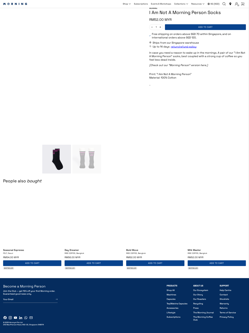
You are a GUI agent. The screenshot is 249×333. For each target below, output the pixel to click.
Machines (171, 294)
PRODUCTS (172, 285)
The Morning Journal (203, 312)
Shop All (171, 290)
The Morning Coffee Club (203, 318)
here (203, 65)
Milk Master (194, 250)
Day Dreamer (72, 250)
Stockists (224, 299)
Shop (125, 3)
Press (196, 308)
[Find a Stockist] (230, 3)
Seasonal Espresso (13, 250)
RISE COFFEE (74, 253)
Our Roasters (199, 299)
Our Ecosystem (200, 290)
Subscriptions (141, 3)
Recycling (198, 303)
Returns (223, 308)
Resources (196, 3)
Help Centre (225, 290)
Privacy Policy (227, 317)
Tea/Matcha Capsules (177, 303)
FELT (8, 253)
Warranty (224, 303)
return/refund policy (183, 46)
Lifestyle (171, 312)
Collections (179, 3)
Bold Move (132, 250)
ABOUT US (198, 285)
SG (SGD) (214, 3)
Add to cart (205, 27)
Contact (224, 294)
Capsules (171, 299)
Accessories (172, 308)
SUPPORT (224, 285)
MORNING (153, 8)
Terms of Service (228, 312)
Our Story (198, 294)
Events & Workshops (161, 3)
